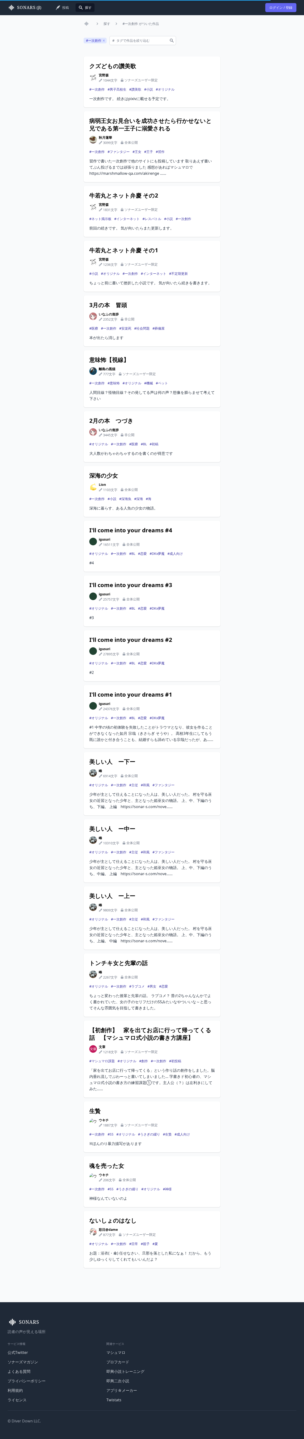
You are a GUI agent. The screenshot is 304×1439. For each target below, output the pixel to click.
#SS (111, 1134)
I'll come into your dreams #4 (130, 530)
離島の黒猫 (107, 369)
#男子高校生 (117, 89)
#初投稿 (175, 1061)
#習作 (160, 151)
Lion (102, 484)
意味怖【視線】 (109, 359)
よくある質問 (19, 1371)
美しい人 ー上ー (112, 896)
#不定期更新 (178, 273)
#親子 (145, 1243)
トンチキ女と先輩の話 (118, 963)
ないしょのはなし (113, 1220)
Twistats (113, 1399)
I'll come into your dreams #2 (130, 640)
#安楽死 (125, 328)
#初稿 (154, 444)
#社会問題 (142, 328)
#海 (148, 499)
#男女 (151, 986)
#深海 (138, 499)
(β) (29, 7)
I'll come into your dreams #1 (130, 694)
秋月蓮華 (105, 137)
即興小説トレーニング (125, 1371)
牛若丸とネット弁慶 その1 (123, 250)
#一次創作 (97, 89)
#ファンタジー (119, 151)
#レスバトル (151, 218)
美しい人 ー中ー (112, 828)
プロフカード (117, 1362)
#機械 (148, 383)
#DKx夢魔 (157, 553)
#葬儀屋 (158, 328)
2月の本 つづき (111, 420)
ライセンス (17, 1399)
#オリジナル (165, 89)
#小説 (148, 89)
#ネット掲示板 (100, 218)
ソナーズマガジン (23, 1362)
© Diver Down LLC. (24, 1421)
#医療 (93, 328)
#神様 (167, 1189)
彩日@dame (108, 1229)
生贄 (95, 1111)
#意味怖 (114, 383)
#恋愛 (142, 553)
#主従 (133, 785)
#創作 (143, 1061)
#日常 (133, 1243)
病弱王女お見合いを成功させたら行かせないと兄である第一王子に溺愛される (150, 124)
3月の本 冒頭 (108, 305)
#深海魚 (125, 499)
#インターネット (127, 218)
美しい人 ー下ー (112, 761)
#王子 (148, 151)
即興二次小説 (117, 1381)
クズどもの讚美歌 (112, 66)
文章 (102, 1046)
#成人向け (175, 553)
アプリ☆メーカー (121, 1390)
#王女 (137, 151)
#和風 (145, 785)
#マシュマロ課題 (102, 1061)
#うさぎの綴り (149, 1134)
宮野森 (104, 75)
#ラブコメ (137, 986)
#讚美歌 (135, 89)
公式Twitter (18, 1352)
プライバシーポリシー (27, 1381)
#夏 (155, 1243)
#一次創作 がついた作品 (141, 23)
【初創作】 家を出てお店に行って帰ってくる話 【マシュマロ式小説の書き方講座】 (150, 1033)
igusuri (104, 539)
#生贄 (167, 1134)
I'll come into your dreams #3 (130, 585)
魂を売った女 (106, 1165)
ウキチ (104, 1120)
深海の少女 (103, 475)
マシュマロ (115, 1352)
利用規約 (15, 1390)
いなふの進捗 (109, 314)
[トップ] (87, 24)
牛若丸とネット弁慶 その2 (123, 195)
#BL (144, 444)
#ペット (162, 383)
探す (107, 23)
